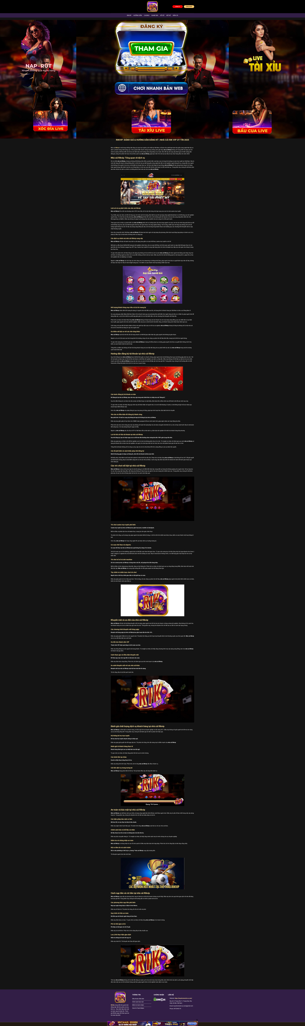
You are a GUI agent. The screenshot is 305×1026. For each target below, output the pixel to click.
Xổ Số (162, 15)
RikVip (112, 1005)
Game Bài (154, 15)
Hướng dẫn (137, 15)
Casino (146, 15)
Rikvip (129, 15)
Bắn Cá (175, 15)
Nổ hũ (168, 15)
